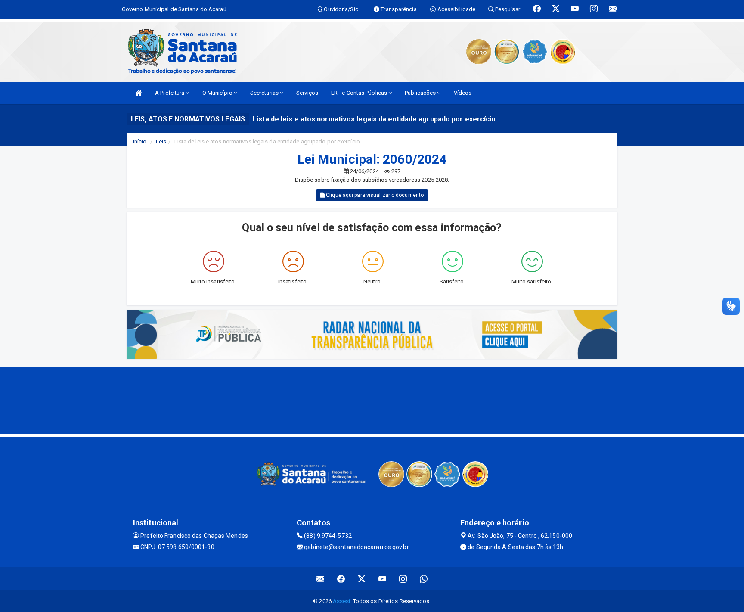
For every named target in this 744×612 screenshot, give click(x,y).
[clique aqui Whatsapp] (423, 578)
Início (140, 141)
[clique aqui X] (361, 578)
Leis (161, 141)
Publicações (421, 93)
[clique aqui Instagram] (403, 578)
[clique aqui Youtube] (382, 578)
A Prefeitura (170, 93)
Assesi (341, 601)
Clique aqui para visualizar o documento (374, 195)
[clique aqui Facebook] (341, 578)
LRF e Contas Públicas (359, 93)
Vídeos (463, 93)
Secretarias (265, 93)
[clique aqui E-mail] (320, 578)
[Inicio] (138, 93)
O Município (218, 93)
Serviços (307, 93)
